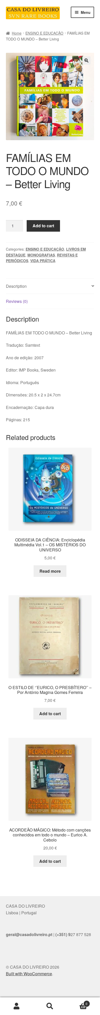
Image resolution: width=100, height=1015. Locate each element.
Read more (50, 571)
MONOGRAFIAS (41, 255)
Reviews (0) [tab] (17, 301)
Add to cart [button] (50, 713)
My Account (16, 1006)
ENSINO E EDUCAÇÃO (44, 33)
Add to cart (43, 226)
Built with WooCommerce (29, 974)
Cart (77, 1002)
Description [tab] (16, 286)
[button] (86, 60)
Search (50, 1006)
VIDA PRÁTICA (42, 260)
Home (17, 33)
